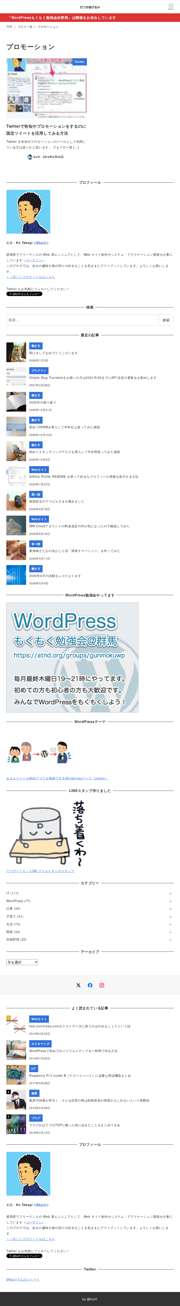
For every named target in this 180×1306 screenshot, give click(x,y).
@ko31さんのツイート (23, 1279)
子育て (11, 916)
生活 (9, 924)
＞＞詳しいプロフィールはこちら (30, 277)
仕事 (9, 908)
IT (8, 893)
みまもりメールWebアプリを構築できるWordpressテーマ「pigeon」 (57, 778)
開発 (9, 931)
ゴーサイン (34, 260)
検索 (166, 320)
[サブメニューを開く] (170, 893)
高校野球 (12, 939)
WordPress (14, 901)
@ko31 (41, 242)
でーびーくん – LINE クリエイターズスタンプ (40, 871)
